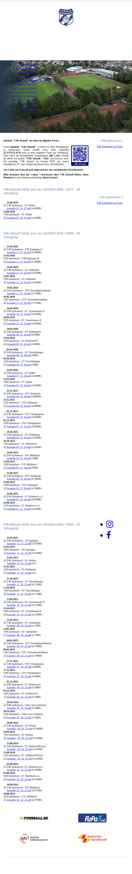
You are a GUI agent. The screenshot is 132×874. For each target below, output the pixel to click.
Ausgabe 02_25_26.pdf (19, 478)
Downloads (28, 104)
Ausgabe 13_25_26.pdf (19, 252)
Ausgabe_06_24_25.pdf (19, 687)
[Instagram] (109, 524)
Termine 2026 (28, 73)
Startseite (29, 65)
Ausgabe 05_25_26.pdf (19, 417)
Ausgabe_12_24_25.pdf (19, 543)
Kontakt (30, 108)
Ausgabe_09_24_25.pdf (19, 625)
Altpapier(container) (21, 96)
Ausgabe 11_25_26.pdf (18, 293)
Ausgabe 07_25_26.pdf (19, 375)
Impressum (29, 111)
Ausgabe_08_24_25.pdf (19, 646)
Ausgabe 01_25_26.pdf (19, 499)
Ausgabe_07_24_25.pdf (19, 666)
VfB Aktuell (28, 69)
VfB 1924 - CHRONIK (24, 100)
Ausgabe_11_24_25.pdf (19, 584)
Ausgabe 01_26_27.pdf (19, 208)
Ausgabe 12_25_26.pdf (19, 272)
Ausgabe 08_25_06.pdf (19, 355)
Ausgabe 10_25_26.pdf (19, 314)
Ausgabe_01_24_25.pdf (19, 790)
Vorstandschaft (24, 77)
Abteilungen (25, 80)
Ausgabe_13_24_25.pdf (19, 563)
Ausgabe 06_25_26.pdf (19, 396)
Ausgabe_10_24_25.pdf (19, 605)
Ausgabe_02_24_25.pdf (19, 769)
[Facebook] (108, 535)
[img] (66, 17)
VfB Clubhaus (27, 84)
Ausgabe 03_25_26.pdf (19, 458)
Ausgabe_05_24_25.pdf (19, 708)
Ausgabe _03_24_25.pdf (19, 749)
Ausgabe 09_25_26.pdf (19, 334)
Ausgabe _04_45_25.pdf (19, 728)
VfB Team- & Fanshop (22, 92)
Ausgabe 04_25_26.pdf (19, 437)
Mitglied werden (24, 88)
